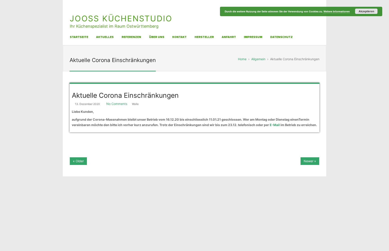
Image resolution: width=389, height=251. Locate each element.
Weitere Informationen (336, 11)
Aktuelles (105, 37)
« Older (78, 161)
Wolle (135, 104)
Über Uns (156, 37)
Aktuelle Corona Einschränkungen (125, 95)
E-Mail (275, 125)
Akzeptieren (366, 11)
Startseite (79, 37)
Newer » (310, 161)
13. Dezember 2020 (87, 104)
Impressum (253, 37)
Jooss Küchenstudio (121, 18)
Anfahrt (229, 37)
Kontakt (179, 37)
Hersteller (204, 37)
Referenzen (131, 37)
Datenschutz (281, 37)
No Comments (116, 104)
